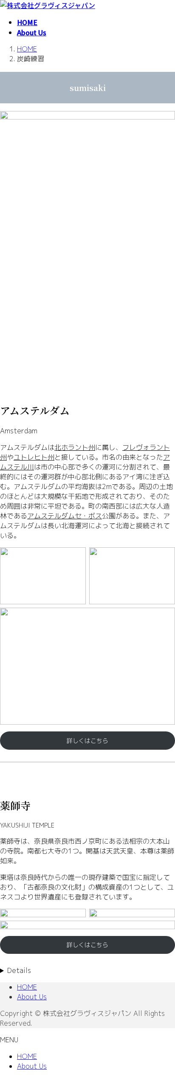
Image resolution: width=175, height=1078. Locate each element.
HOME (27, 987)
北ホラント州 (74, 447)
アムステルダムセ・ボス (64, 516)
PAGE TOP (163, 1038)
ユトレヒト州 (34, 457)
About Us (32, 996)
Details (19, 970)
